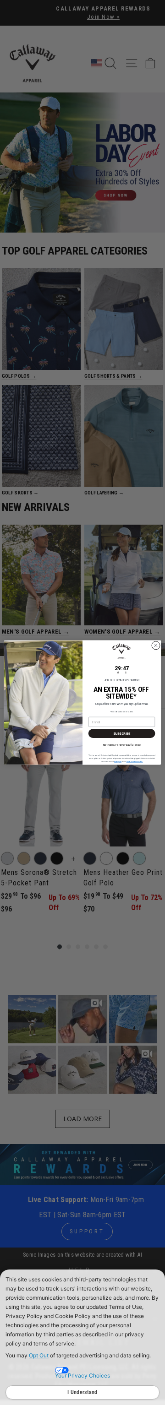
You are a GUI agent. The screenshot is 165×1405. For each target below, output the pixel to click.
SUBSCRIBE (121, 733)
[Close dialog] (155, 645)
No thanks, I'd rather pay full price (122, 744)
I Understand (82, 1392)
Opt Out (39, 1355)
